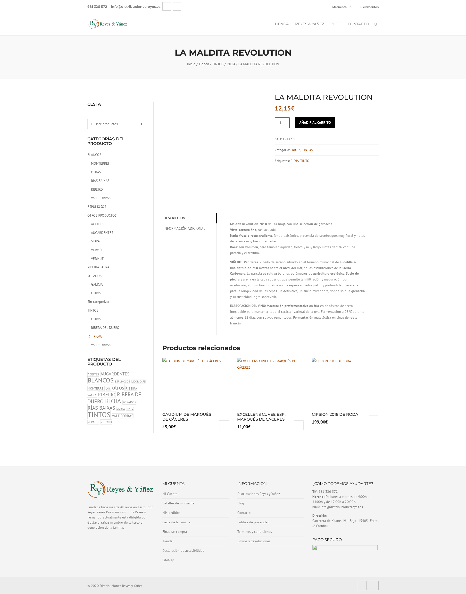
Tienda (282, 24)
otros (118, 387)
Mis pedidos (171, 512)
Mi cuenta (339, 7)
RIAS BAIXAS (100, 180)
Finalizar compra (174, 531)
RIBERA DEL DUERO (105, 327)
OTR (108, 388)
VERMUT (97, 258)
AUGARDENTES (102, 232)
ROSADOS (94, 276)
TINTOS (218, 64)
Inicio (191, 64)
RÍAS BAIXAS (101, 407)
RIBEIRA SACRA (98, 267)
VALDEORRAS (100, 198)
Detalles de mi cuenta (178, 503)
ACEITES (97, 224)
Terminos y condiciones (254, 531)
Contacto (358, 24)
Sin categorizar (98, 301)
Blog (336, 24)
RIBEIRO (97, 189)
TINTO (129, 408)
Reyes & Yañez (309, 24)
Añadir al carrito (315, 122)
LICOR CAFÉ (138, 381)
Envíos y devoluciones (253, 541)
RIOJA (231, 64)
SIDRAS (120, 408)
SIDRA (95, 241)
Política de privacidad (253, 522)
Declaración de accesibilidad (183, 550)
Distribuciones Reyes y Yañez (258, 494)
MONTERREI (100, 163)
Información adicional (184, 228)
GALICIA (97, 284)
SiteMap (168, 560)
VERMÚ (96, 250)
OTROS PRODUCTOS (101, 215)
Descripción (174, 218)
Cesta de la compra (176, 522)
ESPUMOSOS (96, 206)
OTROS (96, 293)
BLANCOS (94, 155)
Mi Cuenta (169, 494)
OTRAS (96, 172)
